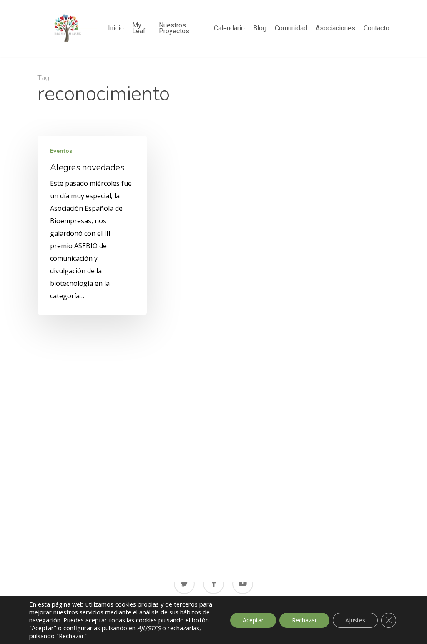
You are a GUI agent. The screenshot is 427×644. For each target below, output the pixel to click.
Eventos (61, 151)
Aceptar (253, 620)
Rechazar (304, 620)
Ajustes (355, 620)
